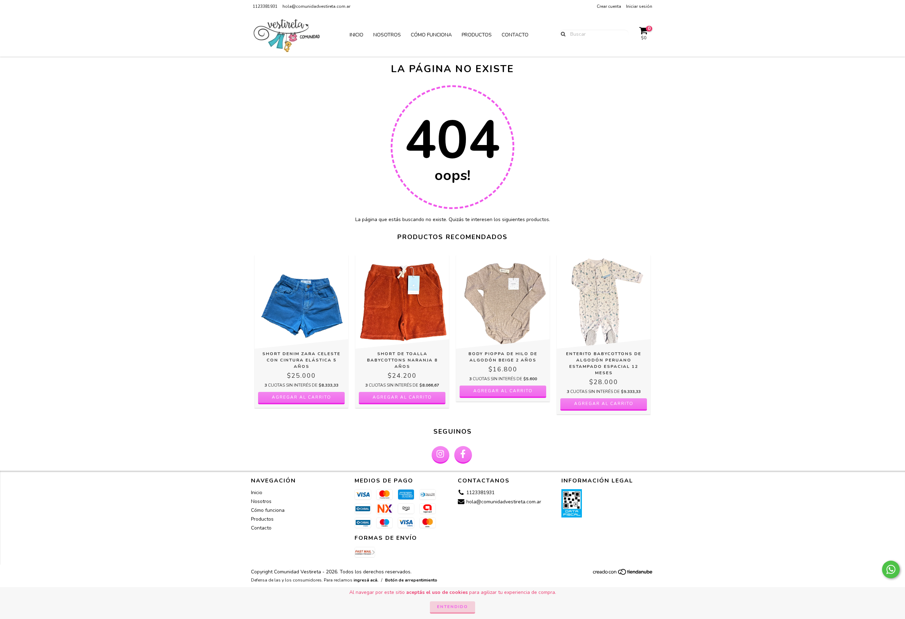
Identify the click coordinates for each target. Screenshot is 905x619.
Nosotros (387, 34)
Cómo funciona (431, 34)
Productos (477, 34)
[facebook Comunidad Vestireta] (463, 455)
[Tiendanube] (623, 574)
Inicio (356, 34)
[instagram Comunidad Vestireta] (440, 455)
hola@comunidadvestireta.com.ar (316, 6)
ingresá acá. (366, 580)
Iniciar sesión (639, 6)
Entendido (452, 606)
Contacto (515, 34)
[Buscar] (562, 34)
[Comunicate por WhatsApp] (891, 569)
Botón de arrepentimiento (411, 580)
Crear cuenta (609, 6)
